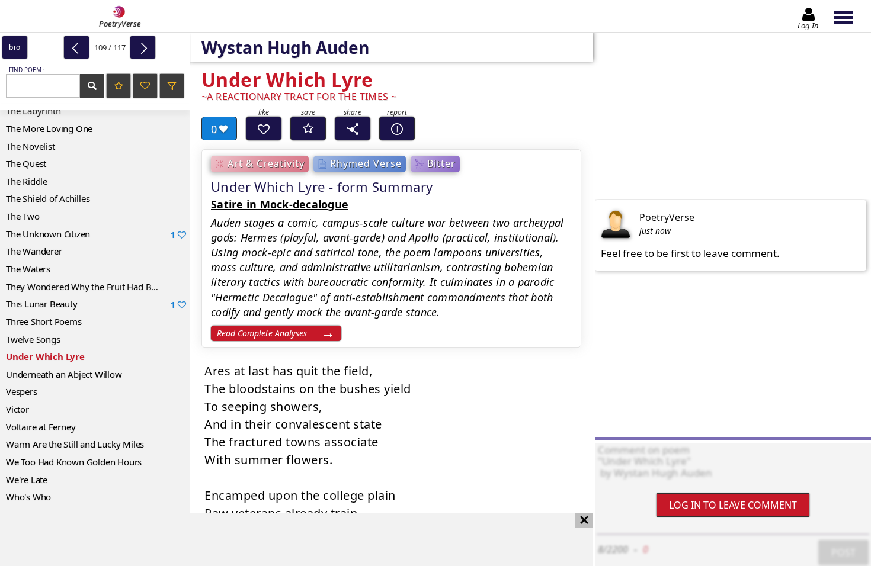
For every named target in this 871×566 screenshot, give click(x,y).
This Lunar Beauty (90, 304)
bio (14, 47)
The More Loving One (49, 128)
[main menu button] (849, 16)
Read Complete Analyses (262, 333)
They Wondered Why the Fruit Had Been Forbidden (98, 286)
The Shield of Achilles (48, 198)
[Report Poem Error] (397, 128)
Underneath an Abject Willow (64, 374)
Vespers (21, 391)
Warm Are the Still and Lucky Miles (75, 444)
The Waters (28, 269)
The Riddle (26, 181)
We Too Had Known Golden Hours (74, 462)
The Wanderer (34, 251)
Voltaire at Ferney (40, 427)
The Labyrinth (33, 111)
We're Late (26, 479)
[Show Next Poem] (142, 47)
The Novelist (30, 146)
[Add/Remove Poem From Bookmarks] (308, 128)
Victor (17, 409)
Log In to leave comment (733, 505)
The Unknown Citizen (90, 234)
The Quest (26, 163)
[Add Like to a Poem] (263, 128)
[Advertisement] (284, 539)
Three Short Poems (44, 321)
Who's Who (28, 497)
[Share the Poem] (352, 128)
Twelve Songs (33, 339)
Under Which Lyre (45, 356)
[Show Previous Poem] (76, 47)
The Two (23, 216)
